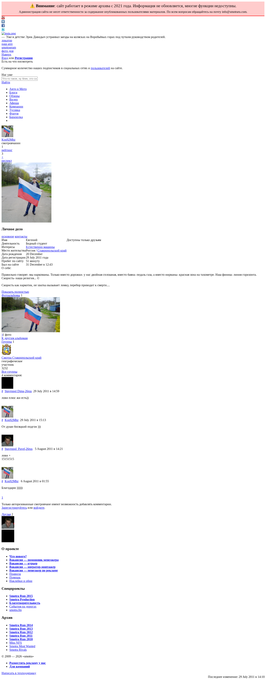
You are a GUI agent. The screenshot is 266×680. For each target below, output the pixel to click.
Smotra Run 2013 (21, 628)
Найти (6, 82)
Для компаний (19, 666)
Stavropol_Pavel (15, 448)
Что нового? (18, 556)
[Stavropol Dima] (7, 387)
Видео (13, 99)
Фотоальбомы (11, 295)
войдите (38, 507)
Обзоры (14, 96)
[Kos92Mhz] (7, 136)
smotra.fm (15, 610)
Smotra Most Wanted (22, 646)
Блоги (13, 92)
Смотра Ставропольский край (21, 357)
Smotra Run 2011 (21, 635)
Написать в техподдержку (19, 673)
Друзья (6, 514)
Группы (7, 341)
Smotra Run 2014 (21, 625)
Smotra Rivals (18, 649)
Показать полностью (15, 291)
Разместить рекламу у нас (27, 663)
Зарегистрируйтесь (14, 507)
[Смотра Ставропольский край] (6, 354)
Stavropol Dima (14, 391)
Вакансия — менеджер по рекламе (33, 570)
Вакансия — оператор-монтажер (32, 567)
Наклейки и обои (20, 581)
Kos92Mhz (8, 139)
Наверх (6, 54)
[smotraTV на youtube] (3, 18)
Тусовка (14, 110)
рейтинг (7, 150)
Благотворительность (24, 603)
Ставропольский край (52, 250)
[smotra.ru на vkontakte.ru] (3, 22)
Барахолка (16, 117)
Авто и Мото (18, 89)
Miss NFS (15, 642)
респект (7, 160)
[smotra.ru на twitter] (3, 30)
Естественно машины (40, 247)
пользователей (100, 68)
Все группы (9, 371)
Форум (13, 113)
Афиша (14, 103)
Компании (16, 106)
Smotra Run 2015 (21, 596)
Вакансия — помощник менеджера (34, 560)
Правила (15, 574)
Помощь (14, 577)
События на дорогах (22, 606)
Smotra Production (22, 599)
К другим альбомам (15, 338)
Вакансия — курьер (23, 563)
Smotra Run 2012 (21, 632)
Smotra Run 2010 (21, 639)
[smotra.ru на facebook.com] (3, 26)
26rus (28, 391)
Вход (5, 58)
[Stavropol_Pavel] (7, 445)
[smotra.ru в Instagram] (9, 33)
